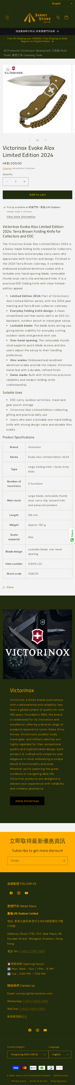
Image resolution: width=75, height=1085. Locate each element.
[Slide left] (29, 140)
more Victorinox (27, 801)
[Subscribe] (64, 861)
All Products (11, 50)
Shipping (7, 168)
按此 (24, 1016)
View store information (21, 216)
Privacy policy (19, 1081)
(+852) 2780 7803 (32, 951)
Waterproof (42, 50)
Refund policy (61, 1075)
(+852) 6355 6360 (35, 1001)
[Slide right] (46, 140)
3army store (22, 1075)
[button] (7, 18)
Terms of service (38, 1081)
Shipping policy (59, 1081)
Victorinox (27, 50)
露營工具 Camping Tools (27, 55)
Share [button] (10, 587)
